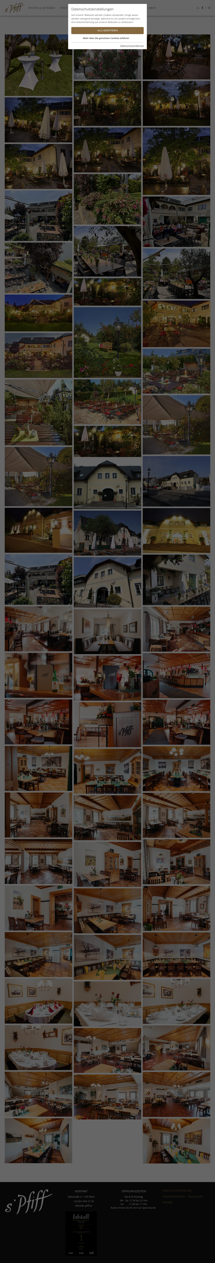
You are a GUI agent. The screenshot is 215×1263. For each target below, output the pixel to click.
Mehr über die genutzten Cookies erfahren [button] (106, 38)
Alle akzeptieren (107, 30)
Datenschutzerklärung (132, 45)
